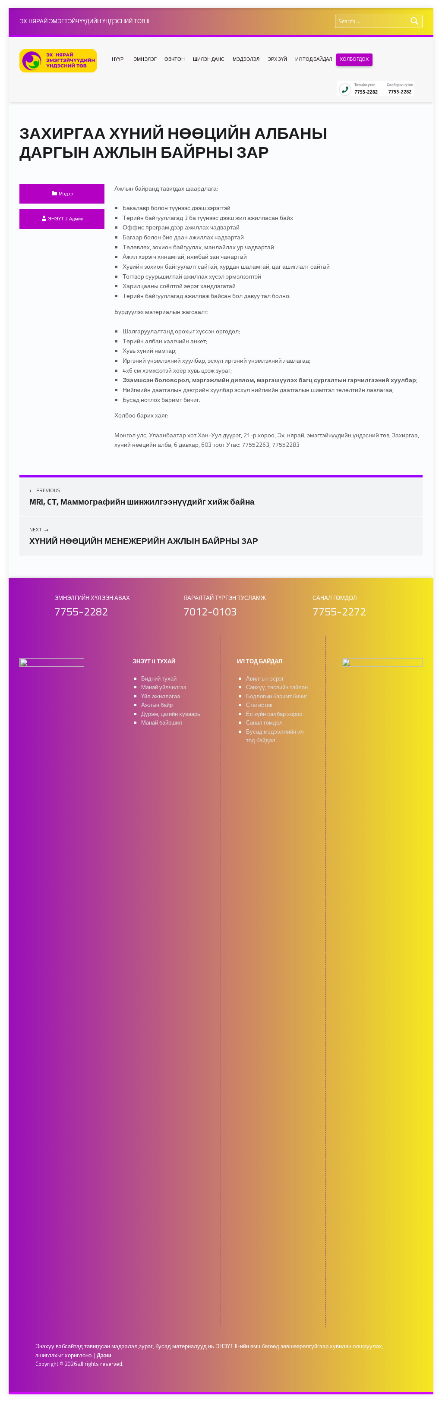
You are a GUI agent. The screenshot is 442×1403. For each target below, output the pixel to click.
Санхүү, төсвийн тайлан (277, 687)
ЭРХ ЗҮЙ (277, 59)
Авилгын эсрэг (265, 679)
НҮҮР (117, 59)
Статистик (259, 705)
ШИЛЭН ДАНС (208, 59)
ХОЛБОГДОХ (354, 59)
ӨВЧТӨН (174, 59)
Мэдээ (66, 193)
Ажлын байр (157, 705)
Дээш (104, 1355)
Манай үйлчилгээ (163, 687)
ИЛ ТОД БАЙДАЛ (313, 59)
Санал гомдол (264, 723)
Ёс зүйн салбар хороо (274, 714)
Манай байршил (161, 723)
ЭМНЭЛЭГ (145, 59)
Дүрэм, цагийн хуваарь (170, 714)
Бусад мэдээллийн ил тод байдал (275, 736)
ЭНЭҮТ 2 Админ (65, 218)
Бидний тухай (159, 679)
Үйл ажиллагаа (160, 696)
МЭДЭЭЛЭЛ (246, 59)
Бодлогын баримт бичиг (276, 696)
